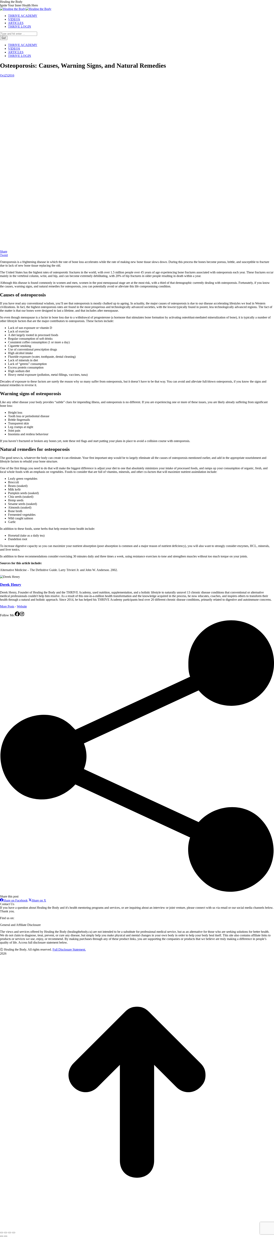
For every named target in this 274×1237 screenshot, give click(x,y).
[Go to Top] (137, 1228)
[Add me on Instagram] (22, 615)
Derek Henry (10, 584)
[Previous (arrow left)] (1, 1236)
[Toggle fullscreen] (9, 1232)
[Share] (5, 1232)
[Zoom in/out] (13, 1232)
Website (22, 606)
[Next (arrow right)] (5, 1236)
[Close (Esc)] (1, 1232)
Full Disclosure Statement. (69, 949)
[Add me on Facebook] (17, 615)
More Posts (7, 606)
